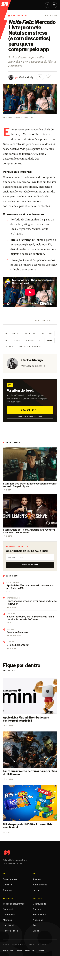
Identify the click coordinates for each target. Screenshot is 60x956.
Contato (7, 884)
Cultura (37, 909)
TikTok (19, 950)
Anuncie (7, 890)
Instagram (8, 950)
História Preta (10, 930)
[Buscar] (47, 5)
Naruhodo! (8, 925)
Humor (17, 340)
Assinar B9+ (30, 409)
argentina (30, 334)
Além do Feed (40, 884)
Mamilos (7, 920)
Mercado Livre (33, 340)
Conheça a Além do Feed (30, 416)
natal (49, 340)
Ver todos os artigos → (33, 365)
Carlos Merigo (26, 77)
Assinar (37, 879)
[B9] (5, 3)
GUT (7, 340)
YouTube (40, 950)
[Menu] (54, 5)
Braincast (8, 909)
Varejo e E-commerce (30, 347)
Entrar (36, 890)
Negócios (38, 920)
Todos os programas (13, 903)
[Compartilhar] (48, 77)
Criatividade (19, 16)
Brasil (36, 930)
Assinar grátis (30, 565)
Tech (35, 925)
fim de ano (46, 334)
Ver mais (9, 670)
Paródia (9, 347)
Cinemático (9, 914)
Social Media (39, 914)
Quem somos (10, 879)
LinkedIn (29, 950)
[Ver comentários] (40, 77)
